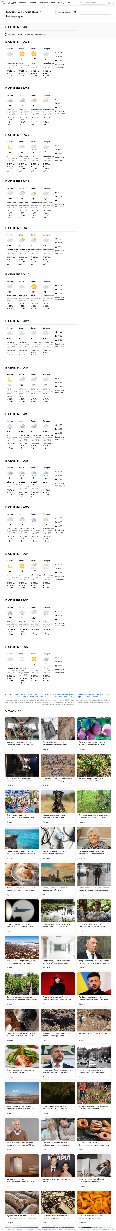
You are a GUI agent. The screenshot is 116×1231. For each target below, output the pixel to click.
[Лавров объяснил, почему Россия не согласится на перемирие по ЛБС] (94, 953)
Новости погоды (61, 697)
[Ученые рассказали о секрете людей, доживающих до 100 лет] (22, 1135)
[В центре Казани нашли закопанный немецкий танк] (58, 734)
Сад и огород (76, 697)
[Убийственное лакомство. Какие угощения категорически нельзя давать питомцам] (22, 1026)
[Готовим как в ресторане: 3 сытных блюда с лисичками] (94, 1208)
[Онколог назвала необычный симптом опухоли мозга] (94, 1171)
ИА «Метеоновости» (107, 1229)
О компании (10, 1229)
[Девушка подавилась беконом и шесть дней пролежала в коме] (58, 953)
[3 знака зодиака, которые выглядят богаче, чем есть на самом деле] (94, 916)
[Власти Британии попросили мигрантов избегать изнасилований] (58, 880)
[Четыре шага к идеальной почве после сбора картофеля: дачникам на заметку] (58, 1026)
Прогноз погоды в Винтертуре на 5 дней (57, 694)
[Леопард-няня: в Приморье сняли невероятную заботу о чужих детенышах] (94, 807)
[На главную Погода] (10, 2)
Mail (3, 1229)
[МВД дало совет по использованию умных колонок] (22, 1171)
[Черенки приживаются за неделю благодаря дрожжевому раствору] (22, 989)
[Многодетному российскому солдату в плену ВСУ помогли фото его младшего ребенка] (22, 734)
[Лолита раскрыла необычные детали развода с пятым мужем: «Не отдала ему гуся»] (58, 989)
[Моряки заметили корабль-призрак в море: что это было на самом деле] (22, 1099)
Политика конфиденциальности (45, 1229)
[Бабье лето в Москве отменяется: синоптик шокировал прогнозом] (94, 880)
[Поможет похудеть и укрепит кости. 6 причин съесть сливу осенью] (94, 734)
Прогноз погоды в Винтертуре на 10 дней (33, 697)
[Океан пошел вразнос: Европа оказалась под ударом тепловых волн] (22, 844)
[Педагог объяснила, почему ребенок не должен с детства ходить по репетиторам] (58, 1135)
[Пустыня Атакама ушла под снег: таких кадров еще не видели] (22, 953)
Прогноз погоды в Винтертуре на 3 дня (21, 694)
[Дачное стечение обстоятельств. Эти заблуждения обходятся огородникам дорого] (94, 1099)
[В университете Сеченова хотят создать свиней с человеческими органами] (22, 1208)
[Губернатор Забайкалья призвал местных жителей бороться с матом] (58, 1062)
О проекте (30, 1229)
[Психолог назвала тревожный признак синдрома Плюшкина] (58, 1208)
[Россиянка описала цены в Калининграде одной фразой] (94, 1062)
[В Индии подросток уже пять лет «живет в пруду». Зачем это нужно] (58, 916)
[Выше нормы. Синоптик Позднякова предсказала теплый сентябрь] (22, 807)
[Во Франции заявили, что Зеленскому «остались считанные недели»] (94, 989)
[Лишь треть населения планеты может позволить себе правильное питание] (22, 1062)
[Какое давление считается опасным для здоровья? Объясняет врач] (58, 844)
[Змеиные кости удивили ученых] (94, 1026)
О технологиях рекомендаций (67, 1229)
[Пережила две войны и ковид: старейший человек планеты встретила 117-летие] (94, 844)
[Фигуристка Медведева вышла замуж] (58, 1171)
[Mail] (3, 2)
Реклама (19, 1229)
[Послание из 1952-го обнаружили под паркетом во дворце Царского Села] (58, 771)
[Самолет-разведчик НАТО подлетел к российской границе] (22, 916)
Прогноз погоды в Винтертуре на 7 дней (94, 694)
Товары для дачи (93, 697)
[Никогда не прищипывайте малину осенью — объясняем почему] (94, 771)
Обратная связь (84, 1229)
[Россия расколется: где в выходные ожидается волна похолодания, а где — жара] (58, 807)
